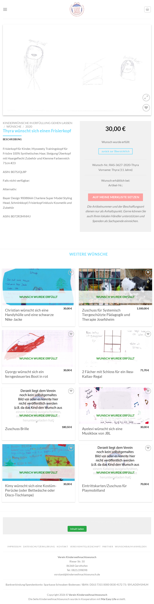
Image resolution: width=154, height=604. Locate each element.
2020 (28, 126)
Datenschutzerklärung (39, 546)
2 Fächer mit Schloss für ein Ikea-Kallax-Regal (108, 374)
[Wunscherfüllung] (147, 9)
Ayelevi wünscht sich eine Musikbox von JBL (102, 431)
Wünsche (13, 126)
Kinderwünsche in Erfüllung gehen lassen (37, 123)
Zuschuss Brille (17, 429)
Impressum (14, 546)
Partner (107, 546)
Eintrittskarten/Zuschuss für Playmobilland (104, 488)
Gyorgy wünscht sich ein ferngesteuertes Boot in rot (26, 374)
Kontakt (62, 546)
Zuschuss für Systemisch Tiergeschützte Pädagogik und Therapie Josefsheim (106, 314)
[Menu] (5, 9)
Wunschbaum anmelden (131, 546)
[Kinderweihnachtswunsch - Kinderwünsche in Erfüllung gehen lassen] (77, 9)
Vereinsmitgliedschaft (85, 546)
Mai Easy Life (108, 599)
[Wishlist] (146, 107)
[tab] (12, 139)
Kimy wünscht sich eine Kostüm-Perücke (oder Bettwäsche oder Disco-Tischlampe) (31, 490)
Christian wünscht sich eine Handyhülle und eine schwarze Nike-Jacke (29, 314)
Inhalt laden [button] (77, 528)
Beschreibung (12, 139)
